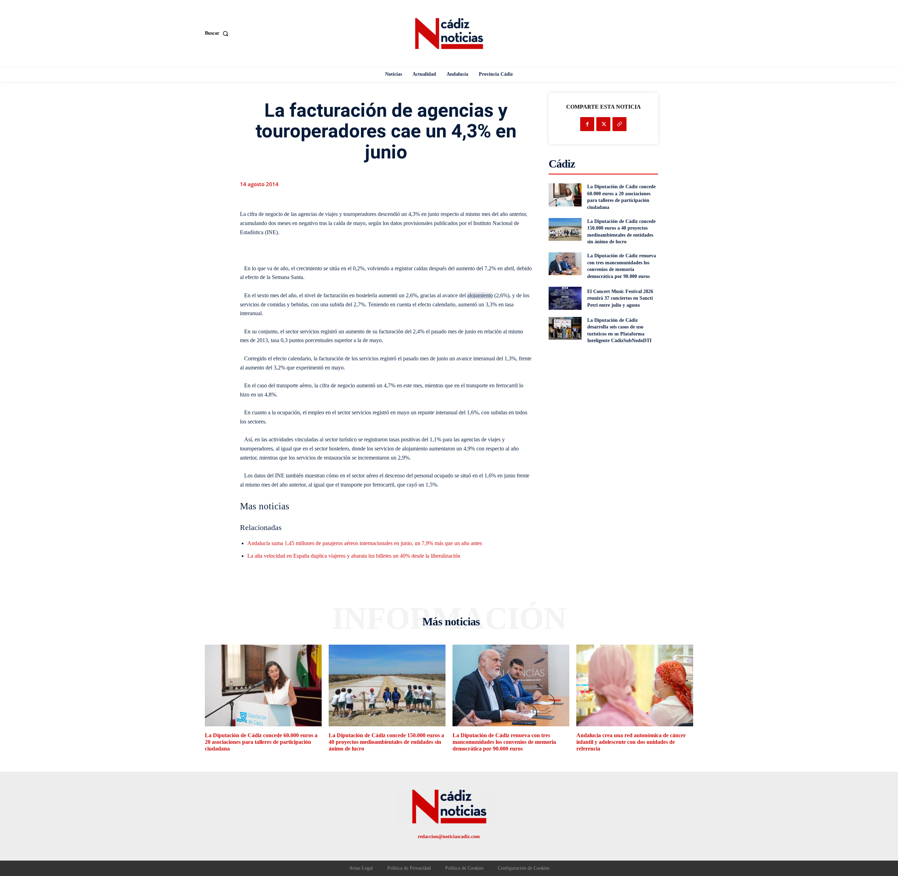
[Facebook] (587, 124)
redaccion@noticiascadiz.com (449, 836)
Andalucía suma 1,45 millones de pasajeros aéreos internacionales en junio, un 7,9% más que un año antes (364, 543)
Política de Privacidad (409, 868)
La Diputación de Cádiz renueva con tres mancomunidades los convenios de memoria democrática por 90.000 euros (504, 742)
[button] (218, 33)
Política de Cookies (464, 868)
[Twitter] (603, 124)
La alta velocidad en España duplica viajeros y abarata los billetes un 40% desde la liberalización (353, 556)
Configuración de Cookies (523, 868)
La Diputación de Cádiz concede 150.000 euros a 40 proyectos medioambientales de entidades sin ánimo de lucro (386, 742)
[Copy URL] (619, 124)
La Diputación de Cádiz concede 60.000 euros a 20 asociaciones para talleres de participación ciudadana (261, 742)
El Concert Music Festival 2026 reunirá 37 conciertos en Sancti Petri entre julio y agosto (620, 298)
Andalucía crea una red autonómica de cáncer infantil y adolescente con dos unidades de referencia (631, 742)
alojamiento (480, 295)
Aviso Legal (361, 868)
